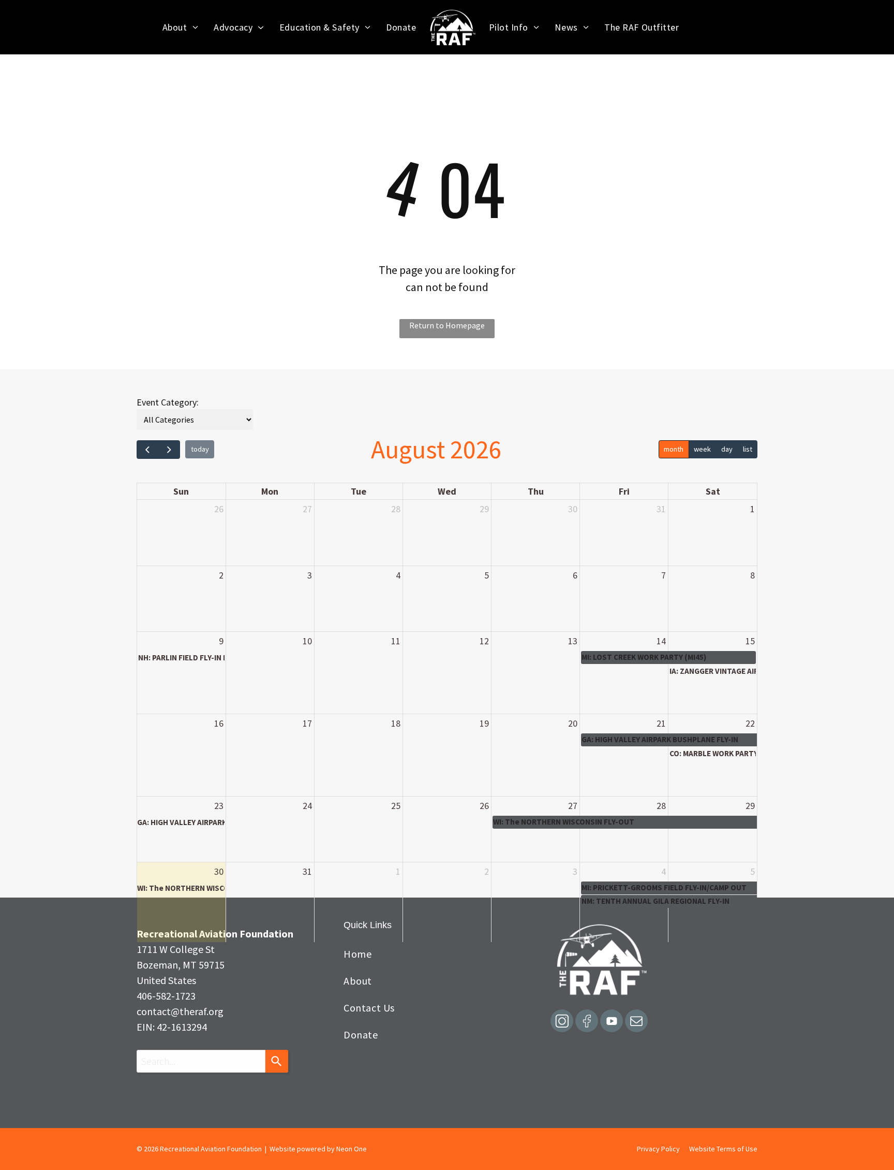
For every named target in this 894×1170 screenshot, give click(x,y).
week (702, 449)
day (727, 449)
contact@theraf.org (180, 1011)
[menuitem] (180, 27)
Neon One (351, 1148)
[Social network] (561, 1022)
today (200, 449)
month (673, 449)
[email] (636, 1022)
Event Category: (168, 402)
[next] (169, 449)
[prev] (147, 449)
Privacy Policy (658, 1148)
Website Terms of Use (723, 1148)
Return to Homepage (447, 325)
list (747, 449)
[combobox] (201, 1061)
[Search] (276, 1061)
